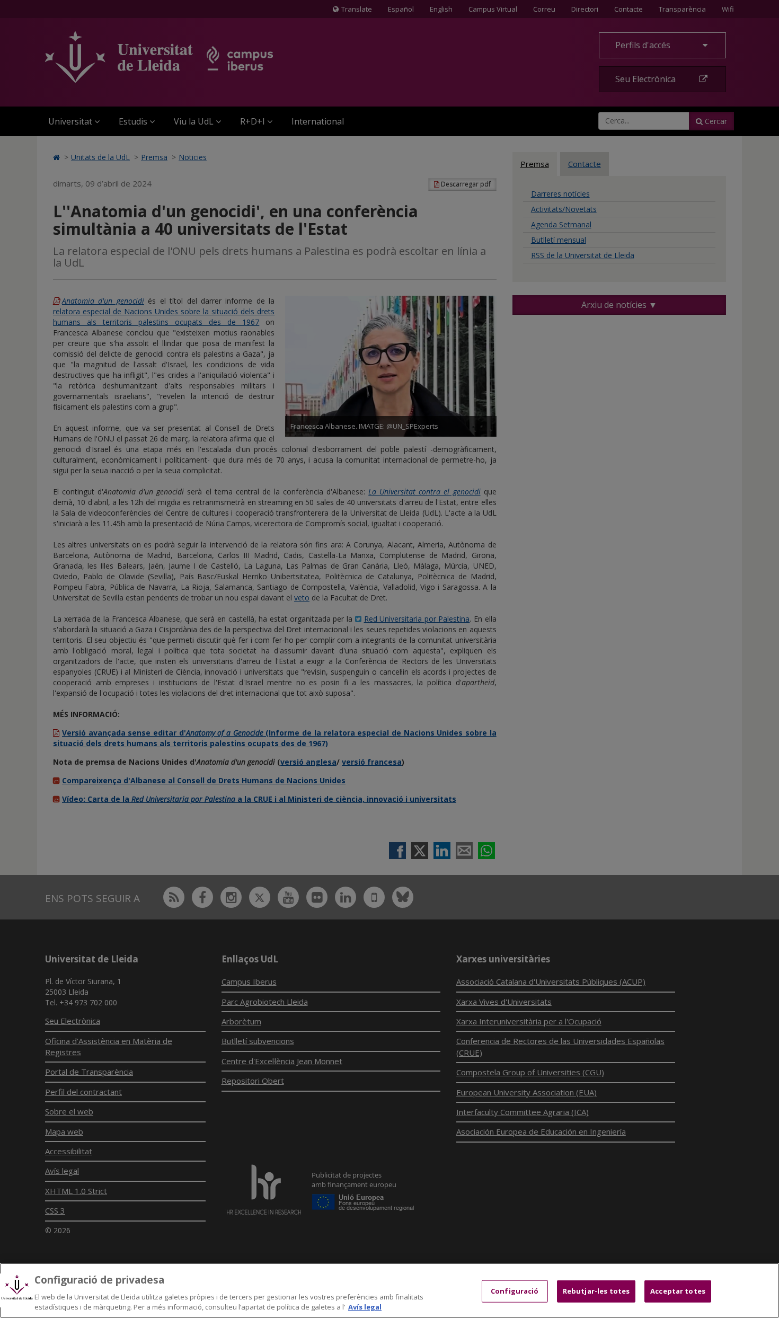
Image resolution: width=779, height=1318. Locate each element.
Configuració (515, 1291)
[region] (389, 1290)
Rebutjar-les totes (596, 1291)
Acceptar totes (677, 1291)
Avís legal (365, 1307)
